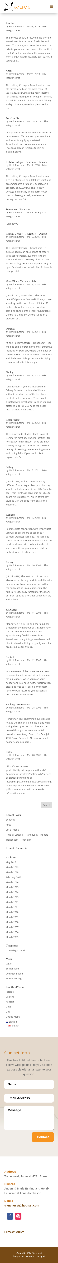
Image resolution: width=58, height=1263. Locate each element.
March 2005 (12, 937)
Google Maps (13, 1016)
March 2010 (12, 912)
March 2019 (12, 867)
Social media (12, 118)
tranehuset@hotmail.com (21, 1205)
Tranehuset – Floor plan (18, 209)
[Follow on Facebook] (10, 1216)
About (9, 70)
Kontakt (10, 1001)
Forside (10, 991)
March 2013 (12, 897)
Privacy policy (14, 1231)
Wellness (10, 514)
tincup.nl (40, 1256)
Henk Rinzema (16, 26)
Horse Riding (12, 419)
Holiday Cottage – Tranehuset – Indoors (26, 162)
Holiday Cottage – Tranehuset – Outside (26, 233)
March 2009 (12, 917)
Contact (10, 657)
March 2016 (12, 882)
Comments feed (14, 973)
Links (9, 751)
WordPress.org (14, 978)
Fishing (9, 372)
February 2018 (13, 877)
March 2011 (12, 907)
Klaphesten (11, 609)
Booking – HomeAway (18, 704)
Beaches (10, 23)
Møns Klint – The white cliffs (21, 281)
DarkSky (10, 328)
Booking (10, 996)
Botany (9, 562)
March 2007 (12, 927)
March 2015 (12, 887)
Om (8, 1011)
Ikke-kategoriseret (15, 950)
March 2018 (12, 872)
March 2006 (12, 932)
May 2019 (11, 862)
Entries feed (12, 968)
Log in (9, 963)
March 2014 (12, 892)
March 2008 (12, 922)
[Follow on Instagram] (18, 1216)
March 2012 (12, 902)
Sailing (9, 467)
